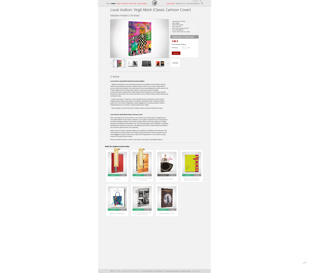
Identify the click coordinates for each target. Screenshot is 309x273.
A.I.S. (195, 271)
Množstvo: (175, 48)
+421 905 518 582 (157, 271)
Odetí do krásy (166, 179)
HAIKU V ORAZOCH (122, 3)
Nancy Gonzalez (117, 213)
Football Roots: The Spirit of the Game (142, 179)
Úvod (108, 3)
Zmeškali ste (180, 3)
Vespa (117, 179)
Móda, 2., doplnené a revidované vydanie (192, 179)
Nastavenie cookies (185, 271)
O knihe (175, 63)
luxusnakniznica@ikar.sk (172, 271)
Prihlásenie (195, 1)
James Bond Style (166, 213)
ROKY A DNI (132, 3)
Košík (200, 1)
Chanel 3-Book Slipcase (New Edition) (142, 213)
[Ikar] (112, 271)
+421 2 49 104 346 (147, 271)
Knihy (113, 3)
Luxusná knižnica (193, 3)
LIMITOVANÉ (170, 3)
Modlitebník (142, 3)
